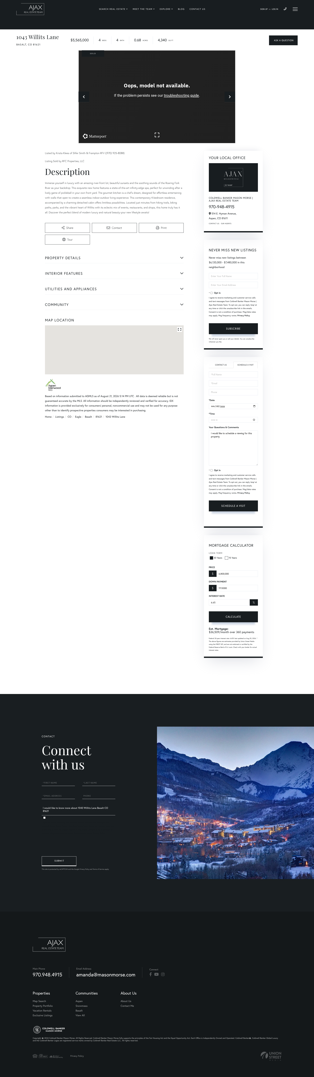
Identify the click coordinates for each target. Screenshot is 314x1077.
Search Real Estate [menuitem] (112, 9)
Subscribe (233, 328)
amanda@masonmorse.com (105, 974)
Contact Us (214, 223)
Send (59, 861)
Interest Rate (217, 596)
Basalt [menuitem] (79, 1010)
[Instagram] (163, 974)
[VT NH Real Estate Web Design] (271, 1056)
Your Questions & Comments (224, 427)
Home (48, 416)
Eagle (78, 416)
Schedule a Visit (245, 365)
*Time (212, 413)
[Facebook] (150, 974)
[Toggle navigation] (295, 9)
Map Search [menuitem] (39, 1001)
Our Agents (226, 223)
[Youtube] (156, 974)
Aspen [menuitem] (79, 1001)
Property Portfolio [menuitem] (43, 1006)
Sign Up (264, 9)
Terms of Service (218, 520)
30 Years (218, 557)
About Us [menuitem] (126, 1001)
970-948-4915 (222, 206)
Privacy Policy (243, 315)
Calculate (233, 616)
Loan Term (215, 553)
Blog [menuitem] (181, 9)
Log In (275, 9)
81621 (99, 416)
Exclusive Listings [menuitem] (42, 1015)
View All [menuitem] (80, 1015)
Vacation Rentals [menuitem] (42, 1010)
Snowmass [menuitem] (81, 1006)
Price (212, 567)
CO (69, 416)
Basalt (88, 416)
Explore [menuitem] (165, 9)
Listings (59, 416)
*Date (212, 400)
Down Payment (218, 581)
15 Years (233, 557)
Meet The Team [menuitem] (142, 9)
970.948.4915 (47, 974)
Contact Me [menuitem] (127, 1006)
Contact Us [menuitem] (197, 9)
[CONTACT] (283, 40)
